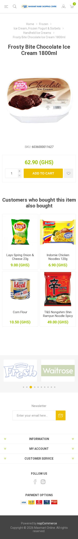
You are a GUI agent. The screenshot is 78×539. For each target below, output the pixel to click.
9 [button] (51, 387)
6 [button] (41, 387)
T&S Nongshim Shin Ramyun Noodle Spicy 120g (58, 316)
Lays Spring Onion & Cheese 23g (20, 257)
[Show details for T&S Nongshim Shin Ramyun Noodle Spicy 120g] (58, 289)
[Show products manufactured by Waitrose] (58, 371)
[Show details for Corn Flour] (20, 289)
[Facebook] (35, 481)
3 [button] (31, 387)
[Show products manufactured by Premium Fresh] (20, 371)
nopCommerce (47, 523)
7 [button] (44, 387)
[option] (20, 371)
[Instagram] (43, 481)
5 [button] (38, 387)
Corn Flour (20, 312)
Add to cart (43, 173)
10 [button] (54, 387)
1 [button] (23, 387)
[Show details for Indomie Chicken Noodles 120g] (58, 232)
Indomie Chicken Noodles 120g (58, 257)
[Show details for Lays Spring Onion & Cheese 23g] (20, 232)
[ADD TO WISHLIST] (68, 173)
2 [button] (26, 387)
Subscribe (61, 415)
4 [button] (34, 387)
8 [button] (48, 387)
